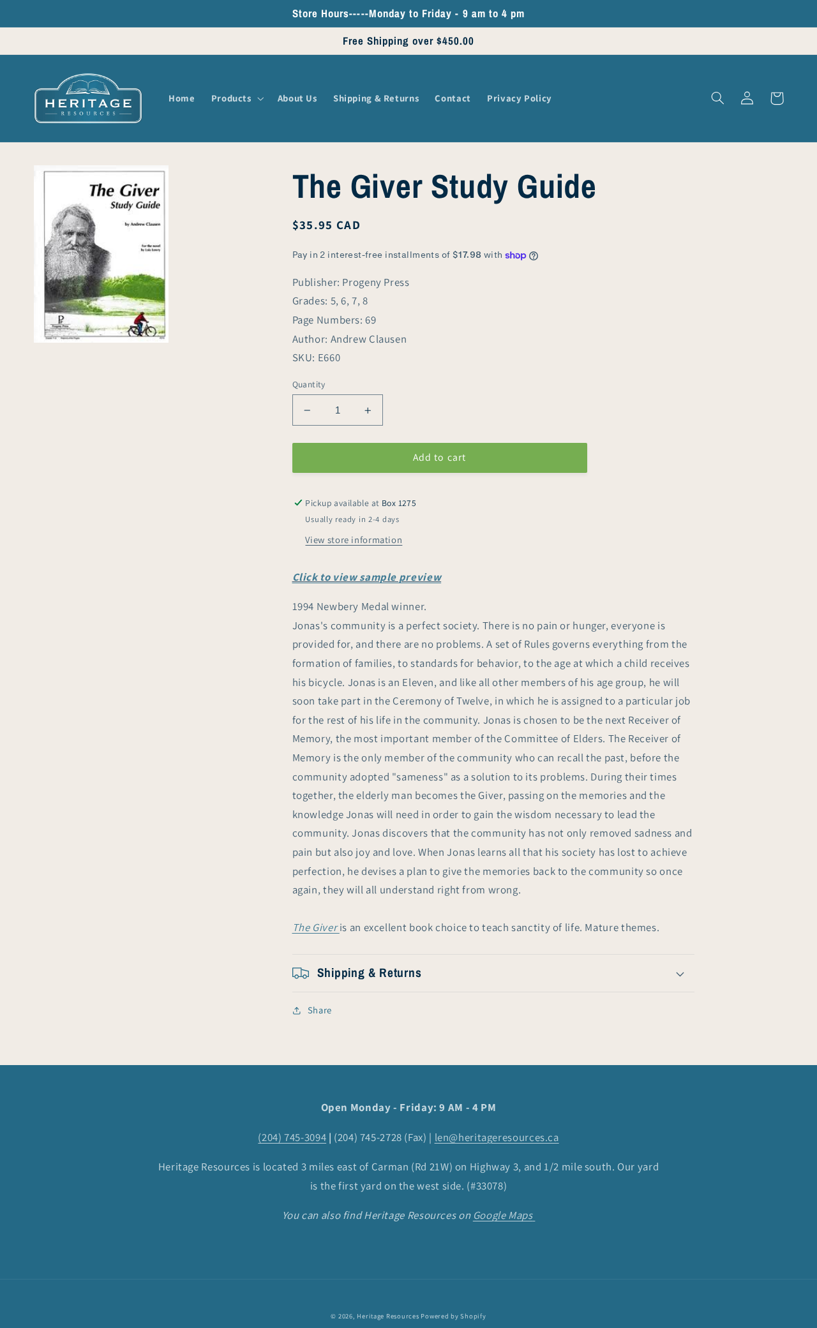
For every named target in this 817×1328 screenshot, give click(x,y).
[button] (236, 98)
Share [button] (320, 1010)
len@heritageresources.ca (497, 1137)
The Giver (316, 928)
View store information (353, 540)
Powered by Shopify (453, 1315)
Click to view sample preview (367, 577)
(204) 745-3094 (292, 1137)
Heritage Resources (389, 1315)
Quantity (309, 384)
